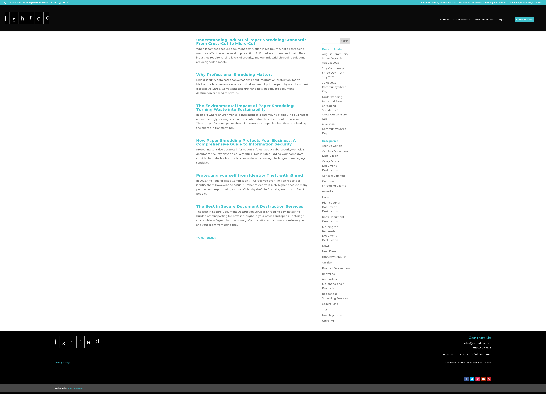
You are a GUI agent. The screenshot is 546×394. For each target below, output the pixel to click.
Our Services (460, 20)
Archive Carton (332, 145)
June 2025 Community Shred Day (334, 87)
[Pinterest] (68, 3)
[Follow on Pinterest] (489, 379)
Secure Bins (330, 303)
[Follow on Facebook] (466, 379)
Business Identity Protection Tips (438, 3)
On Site (327, 262)
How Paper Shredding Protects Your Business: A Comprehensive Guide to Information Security (246, 142)
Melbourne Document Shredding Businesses (482, 3)
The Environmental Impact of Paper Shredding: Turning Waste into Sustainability (245, 107)
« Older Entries (206, 237)
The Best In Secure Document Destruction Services (249, 206)
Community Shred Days (521, 3)
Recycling (328, 274)
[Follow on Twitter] (472, 379)
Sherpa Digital (75, 388)
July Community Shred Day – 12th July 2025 (333, 73)
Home (443, 20)
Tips (324, 309)
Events (326, 197)
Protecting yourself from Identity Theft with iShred (249, 175)
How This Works (484, 20)
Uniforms (328, 320)
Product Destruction (336, 268)
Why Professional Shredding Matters (234, 74)
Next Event (329, 251)
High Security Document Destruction (331, 207)
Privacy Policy (62, 362)
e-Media (327, 191)
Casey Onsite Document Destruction (330, 166)
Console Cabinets (333, 175)
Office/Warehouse (334, 257)
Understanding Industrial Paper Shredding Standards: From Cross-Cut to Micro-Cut (252, 42)
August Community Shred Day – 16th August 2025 (335, 58)
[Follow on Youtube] (483, 379)
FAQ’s (501, 20)
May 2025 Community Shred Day (334, 129)
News (539, 3)
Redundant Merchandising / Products (333, 284)
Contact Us (524, 19)
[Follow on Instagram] (477, 379)
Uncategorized (332, 315)
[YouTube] (64, 3)
